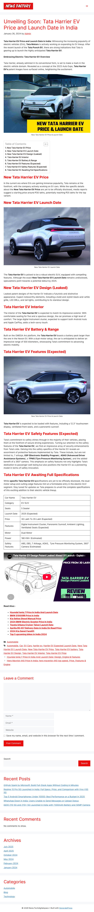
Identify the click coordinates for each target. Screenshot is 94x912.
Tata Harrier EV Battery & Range (22, 160)
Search (7, 759)
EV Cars (28, 645)
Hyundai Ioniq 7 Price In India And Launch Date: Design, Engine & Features (43, 657)
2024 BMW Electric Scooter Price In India (31, 622)
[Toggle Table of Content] (44, 144)
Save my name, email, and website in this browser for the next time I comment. (45, 735)
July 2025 (8, 846)
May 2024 (9, 859)
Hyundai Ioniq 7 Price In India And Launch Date (34, 612)
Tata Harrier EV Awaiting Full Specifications (27, 170)
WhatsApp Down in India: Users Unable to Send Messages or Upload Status (41, 801)
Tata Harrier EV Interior (18, 157)
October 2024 (10, 855)
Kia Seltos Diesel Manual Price (25, 618)
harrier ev (37, 645)
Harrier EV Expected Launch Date (59, 645)
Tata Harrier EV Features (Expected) (24, 163)
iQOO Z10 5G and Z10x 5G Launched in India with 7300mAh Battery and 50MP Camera (47, 805)
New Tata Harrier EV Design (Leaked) (24, 154)
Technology (9, 896)
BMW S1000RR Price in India (24, 615)
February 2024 (11, 863)
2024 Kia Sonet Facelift (22, 631)
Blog (6, 892)
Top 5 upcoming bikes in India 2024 (28, 634)
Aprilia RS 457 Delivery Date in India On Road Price (36, 628)
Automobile (12, 642)
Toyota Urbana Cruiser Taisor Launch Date (31, 625)
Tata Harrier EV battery (66, 649)
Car (21, 645)
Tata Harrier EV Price (56, 653)
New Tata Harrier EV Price (19, 148)
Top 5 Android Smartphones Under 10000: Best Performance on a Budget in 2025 (44, 796)
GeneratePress (65, 908)
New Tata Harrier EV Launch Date (22, 151)
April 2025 (9, 851)
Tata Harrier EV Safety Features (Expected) (27, 167)
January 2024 (10, 867)
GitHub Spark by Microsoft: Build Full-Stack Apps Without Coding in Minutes (41, 785)
